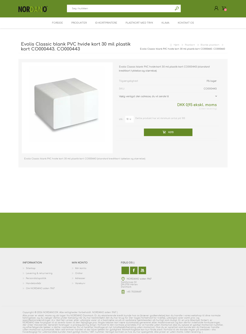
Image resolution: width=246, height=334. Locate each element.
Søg (177, 8)
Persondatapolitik (36, 278)
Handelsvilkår (33, 283)
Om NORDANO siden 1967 (40, 288)
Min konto (80, 268)
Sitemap (30, 268)
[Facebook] (134, 270)
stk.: (121, 119)
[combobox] (120, 8)
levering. (196, 332)
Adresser (80, 278)
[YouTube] (142, 270)
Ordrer (79, 273)
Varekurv (224, 8)
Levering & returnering (39, 273)
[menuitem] (47, 268)
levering (211, 109)
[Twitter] (125, 270)
